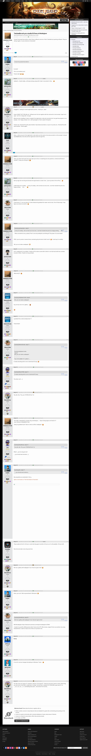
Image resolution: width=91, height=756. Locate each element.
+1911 (7, 381)
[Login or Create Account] (83, 1)
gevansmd (7, 667)
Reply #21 (16, 590)
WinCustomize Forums (33, 36)
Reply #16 (16, 418)
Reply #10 (16, 270)
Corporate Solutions (6, 733)
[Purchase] (63, 16)
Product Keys (82, 736)
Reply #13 (16, 339)
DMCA (50, 753)
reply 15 (26, 444)
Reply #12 (16, 316)
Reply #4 (15, 132)
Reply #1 (15, 56)
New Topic (63, 20)
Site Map (53, 753)
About (55, 731)
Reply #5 (15, 156)
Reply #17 (16, 440)
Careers (55, 736)
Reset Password (83, 738)
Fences (4, 736)
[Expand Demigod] (70, 39)
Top (67, 56)
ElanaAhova (7, 114)
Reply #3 (15, 107)
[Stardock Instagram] (82, 62)
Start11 (4, 734)
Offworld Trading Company (33, 741)
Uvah (7, 140)
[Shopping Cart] (85, 1)
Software (8, 0)
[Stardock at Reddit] (75, 65)
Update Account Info (83, 739)
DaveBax (7, 549)
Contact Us (56, 743)
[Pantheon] (49, 16)
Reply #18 (16, 465)
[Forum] (56, 16)
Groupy (4, 741)
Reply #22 (16, 612)
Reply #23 (16, 636)
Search (12, 22)
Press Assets (56, 739)
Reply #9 (15, 249)
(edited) (44, 78)
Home (4, 30)
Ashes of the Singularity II (32, 731)
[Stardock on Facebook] (76, 62)
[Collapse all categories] (87, 39)
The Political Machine (32, 739)
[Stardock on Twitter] (73, 62)
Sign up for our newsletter (60, 747)
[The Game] (33, 16)
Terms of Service (44, 753)
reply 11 (27, 344)
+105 (7, 122)
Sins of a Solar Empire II (32, 736)
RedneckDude (7, 300)
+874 (7, 148)
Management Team (58, 734)
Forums (55, 744)
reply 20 (26, 617)
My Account (82, 733)
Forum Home (7, 22)
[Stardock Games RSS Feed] (84, 65)
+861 (8, 46)
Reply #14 (16, 367)
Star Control (30, 738)
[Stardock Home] (4, 1)
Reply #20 (16, 565)
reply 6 (27, 228)
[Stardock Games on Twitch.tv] (80, 62)
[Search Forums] (87, 1)
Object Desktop (5, 731)
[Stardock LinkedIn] (81, 65)
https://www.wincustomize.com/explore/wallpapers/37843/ (36, 624)
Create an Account (83, 734)
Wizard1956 (7, 207)
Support (30, 0)
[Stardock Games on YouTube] (78, 62)
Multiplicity (5, 739)
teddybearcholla (7, 40)
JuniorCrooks (7, 256)
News (23, 0)
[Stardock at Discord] (77, 65)
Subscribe (85, 747)
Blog (26, 0)
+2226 (7, 308)
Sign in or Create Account (22, 720)
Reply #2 (15, 78)
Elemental (30, 733)
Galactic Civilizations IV (32, 734)
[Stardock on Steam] (85, 62)
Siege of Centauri (31, 743)
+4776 (7, 70)
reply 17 (23, 470)
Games (12, 0)
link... (23, 187)
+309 (7, 262)
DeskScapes (5, 738)
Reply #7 (15, 199)
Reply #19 (16, 541)
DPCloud (7, 644)
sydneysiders (7, 86)
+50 (7, 673)
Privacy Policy (38, 753)
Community (18, 0)
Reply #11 (16, 292)
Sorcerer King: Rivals (31, 744)
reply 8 (28, 297)
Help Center (82, 731)
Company (56, 729)
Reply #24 (16, 659)
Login (16, 22)
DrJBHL (7, 64)
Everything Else (10, 30)
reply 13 (26, 372)
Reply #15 (16, 392)
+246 (7, 651)
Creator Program (57, 741)
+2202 (7, 215)
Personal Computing (18, 30)
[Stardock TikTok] (79, 65)
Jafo (7, 375)
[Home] (27, 16)
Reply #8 (15, 223)
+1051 (7, 92)
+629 (7, 557)
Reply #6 (15, 178)
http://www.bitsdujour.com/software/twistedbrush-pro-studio (26, 35)
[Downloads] (41, 16)
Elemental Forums (37, 107)
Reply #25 (16, 681)
